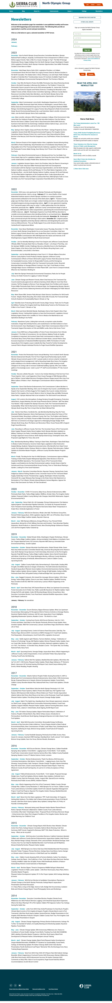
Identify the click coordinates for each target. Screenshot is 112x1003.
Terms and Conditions (93, 58)
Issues (70, 11)
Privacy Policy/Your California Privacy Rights (19, 989)
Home (11, 11)
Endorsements (54, 11)
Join (82, 74)
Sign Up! (87, 50)
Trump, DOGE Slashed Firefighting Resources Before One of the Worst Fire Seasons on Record (87, 134)
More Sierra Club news (82, 168)
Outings (84, 11)
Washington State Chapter (87, 17)
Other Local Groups (87, 22)
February (14, 155)
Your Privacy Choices (53, 989)
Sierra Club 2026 (58, 994)
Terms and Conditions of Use (38, 989)
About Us (37, 11)
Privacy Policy (87, 60)
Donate (91, 74)
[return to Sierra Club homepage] (85, 986)
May (12, 130)
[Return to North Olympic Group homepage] (23, 5)
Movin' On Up (77, 153)
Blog (23, 11)
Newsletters (99, 11)
